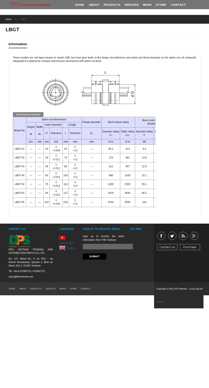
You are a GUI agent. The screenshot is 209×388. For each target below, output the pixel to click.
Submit (94, 256)
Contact (85, 288)
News (63, 288)
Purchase (190, 247)
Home (8, 19)
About (22, 288)
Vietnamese (66, 242)
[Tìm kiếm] (193, 5)
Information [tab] (18, 44)
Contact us (167, 247)
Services (51, 288)
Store (73, 288)
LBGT (13, 29)
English (70, 247)
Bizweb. (160, 302)
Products (36, 288)
